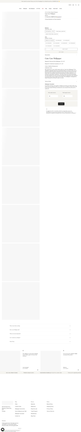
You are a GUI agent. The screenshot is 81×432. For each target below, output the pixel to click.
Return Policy (12, 341)
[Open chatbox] (2, 429)
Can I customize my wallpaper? (15, 337)
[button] (25, 8)
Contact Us (17, 416)
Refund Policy (50, 404)
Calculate (61, 104)
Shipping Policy (50, 406)
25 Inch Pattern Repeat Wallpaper (51, 12)
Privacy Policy (50, 408)
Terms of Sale (48, 81)
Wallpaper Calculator (19, 413)
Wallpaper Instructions (20, 408)
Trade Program (34, 411)
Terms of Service (50, 411)
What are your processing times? (15, 333)
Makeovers (33, 406)
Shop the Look (34, 408)
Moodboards (33, 413)
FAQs (16, 404)
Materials (33, 404)
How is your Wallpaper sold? (14, 330)
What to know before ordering (15, 326)
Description (47, 54)
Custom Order (18, 406)
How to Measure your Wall (20, 411)
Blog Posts (33, 416)
